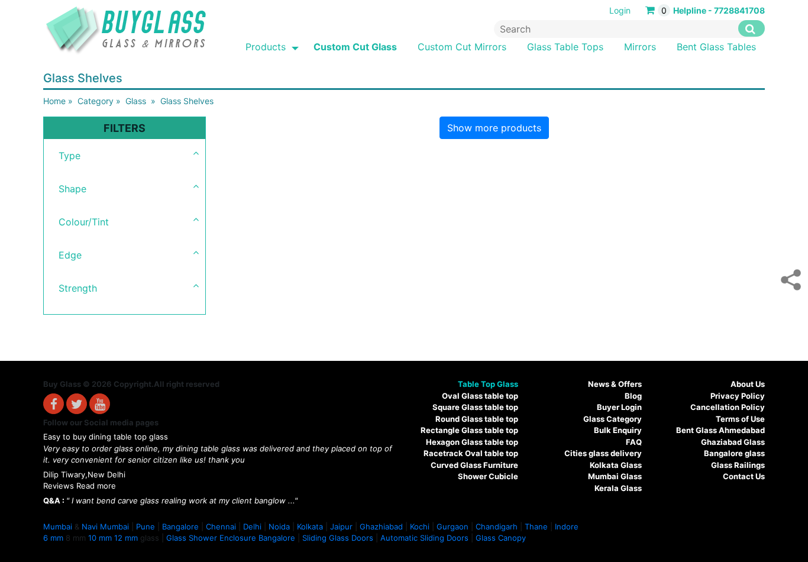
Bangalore (180, 526)
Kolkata (310, 526)
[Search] (751, 28)
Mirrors (640, 47)
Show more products (494, 128)
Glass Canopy (501, 537)
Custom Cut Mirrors (462, 47)
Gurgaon (452, 526)
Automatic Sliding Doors (424, 537)
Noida (279, 526)
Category (95, 101)
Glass (135, 101)
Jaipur (341, 526)
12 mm (126, 537)
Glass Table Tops (565, 47)
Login (620, 10)
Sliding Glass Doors (337, 537)
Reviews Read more (79, 485)
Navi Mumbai (105, 526)
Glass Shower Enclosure (211, 537)
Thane (536, 526)
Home (54, 101)
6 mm (53, 537)
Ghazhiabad (381, 526)
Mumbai (57, 526)
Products (265, 47)
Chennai (221, 526)
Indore (566, 526)
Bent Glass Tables (716, 47)
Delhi (252, 526)
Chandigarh (497, 526)
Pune (145, 526)
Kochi (419, 526)
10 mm (100, 537)
